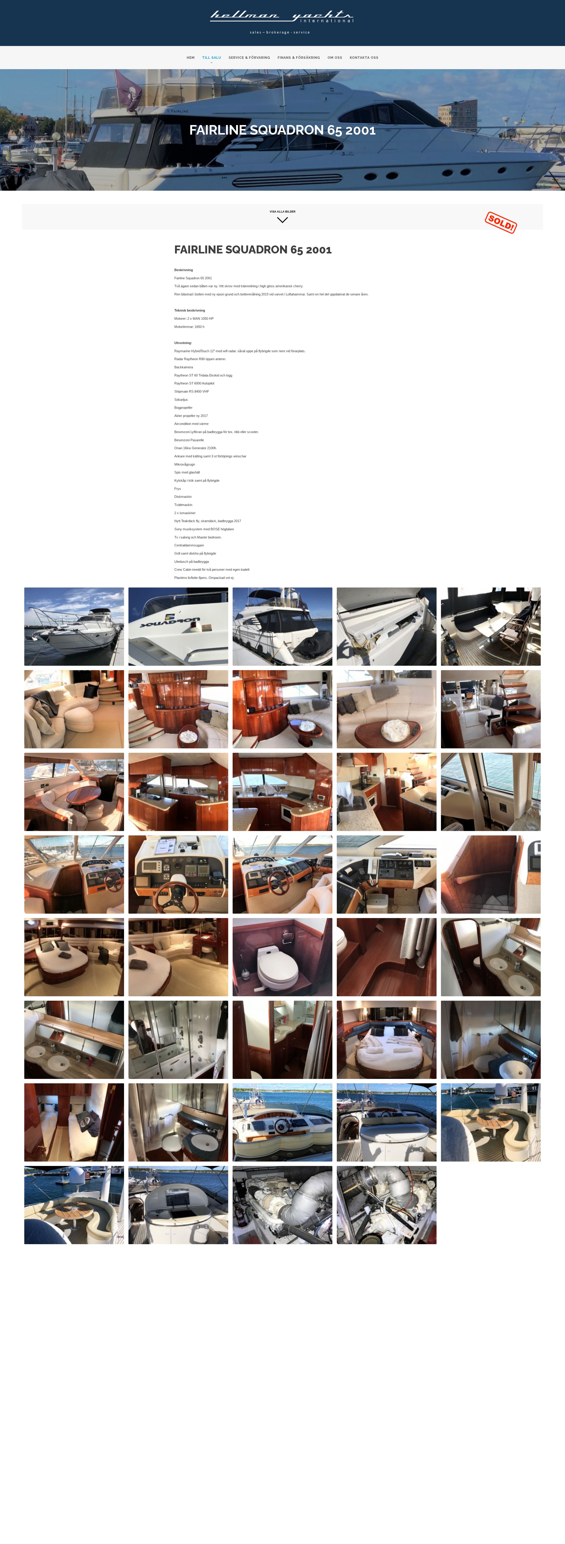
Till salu (211, 58)
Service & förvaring (249, 58)
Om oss (335, 58)
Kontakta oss (364, 58)
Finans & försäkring (299, 58)
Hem (191, 58)
